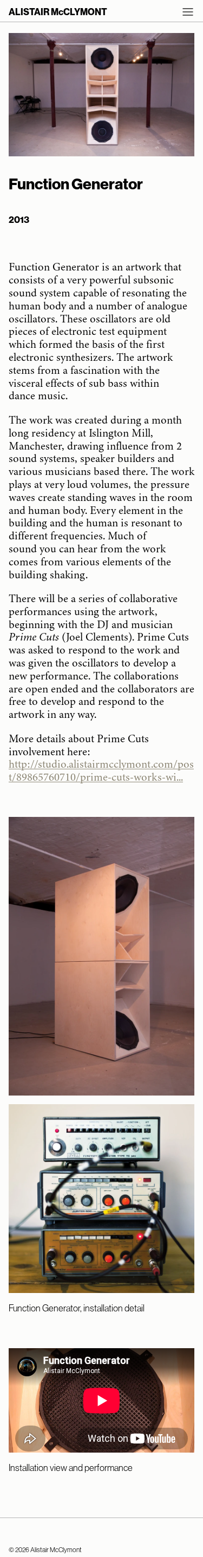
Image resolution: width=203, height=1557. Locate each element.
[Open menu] (188, 12)
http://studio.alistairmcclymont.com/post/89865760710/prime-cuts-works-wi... (101, 770)
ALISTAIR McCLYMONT (58, 11)
